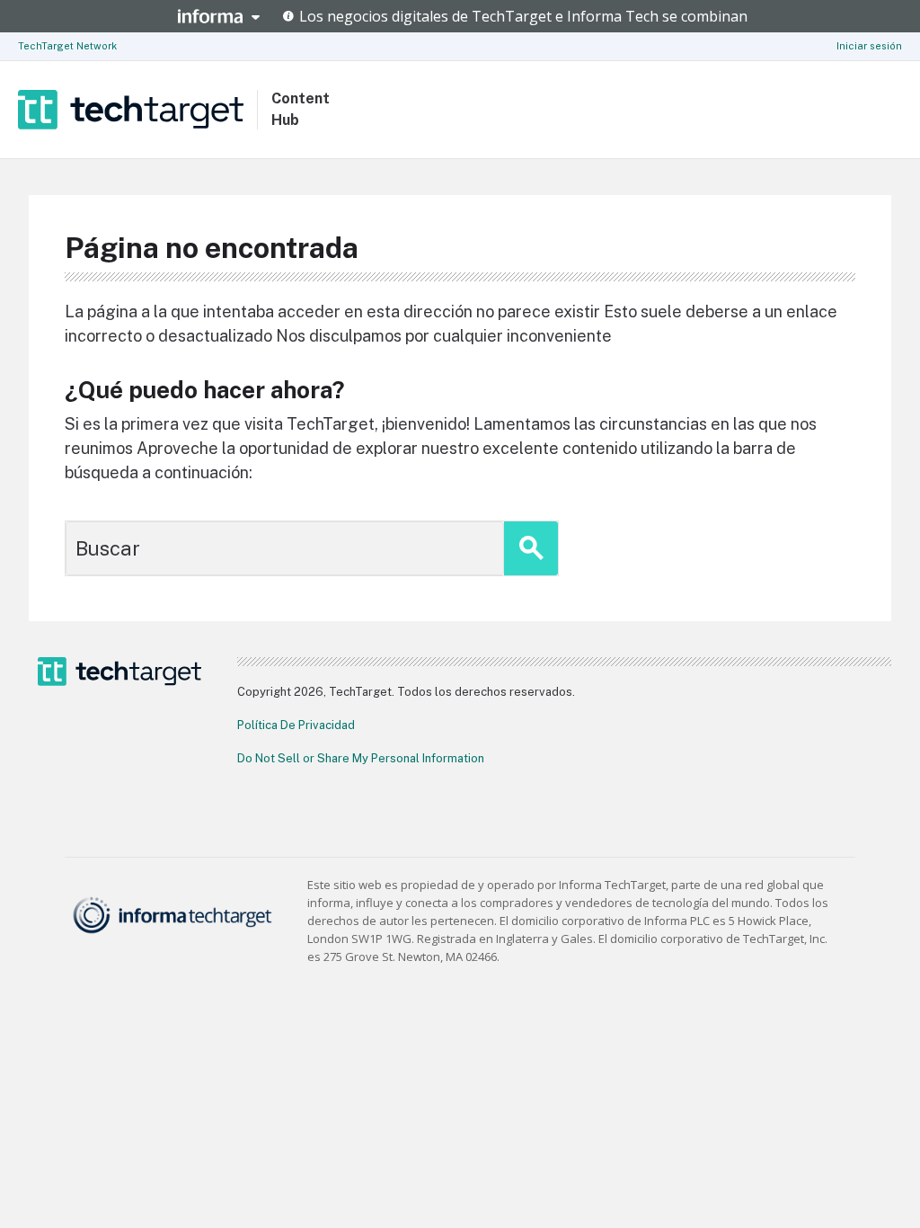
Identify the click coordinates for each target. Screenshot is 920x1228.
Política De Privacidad (296, 725)
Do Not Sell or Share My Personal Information (360, 758)
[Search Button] (531, 548)
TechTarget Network (67, 45)
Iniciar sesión (869, 45)
